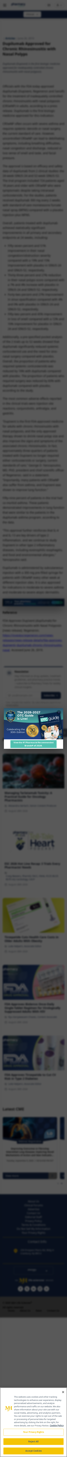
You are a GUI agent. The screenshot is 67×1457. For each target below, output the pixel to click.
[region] (33, 1422)
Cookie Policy (57, 1425)
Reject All (33, 1441)
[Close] (63, 1392)
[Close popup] (59, 712)
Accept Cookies (33, 1450)
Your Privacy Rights (33, 1432)
